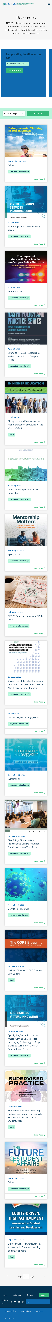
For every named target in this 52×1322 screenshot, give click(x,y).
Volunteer (17, 1295)
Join (5, 1295)
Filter (37, 113)
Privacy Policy (10, 1311)
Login (43, 1295)
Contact (39, 1311)
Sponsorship (10, 1318)
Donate (30, 1295)
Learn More (13, 70)
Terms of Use (26, 1311)
